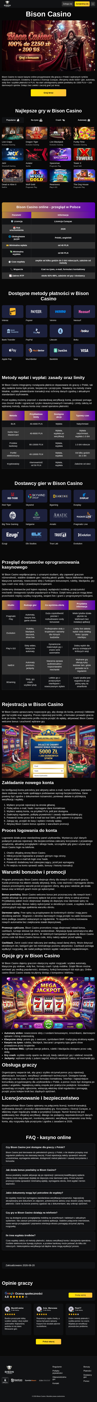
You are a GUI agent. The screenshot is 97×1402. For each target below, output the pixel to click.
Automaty (82, 120)
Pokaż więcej (48, 1342)
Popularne (11, 120)
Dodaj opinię (80, 1295)
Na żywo (35, 120)
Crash (58, 120)
